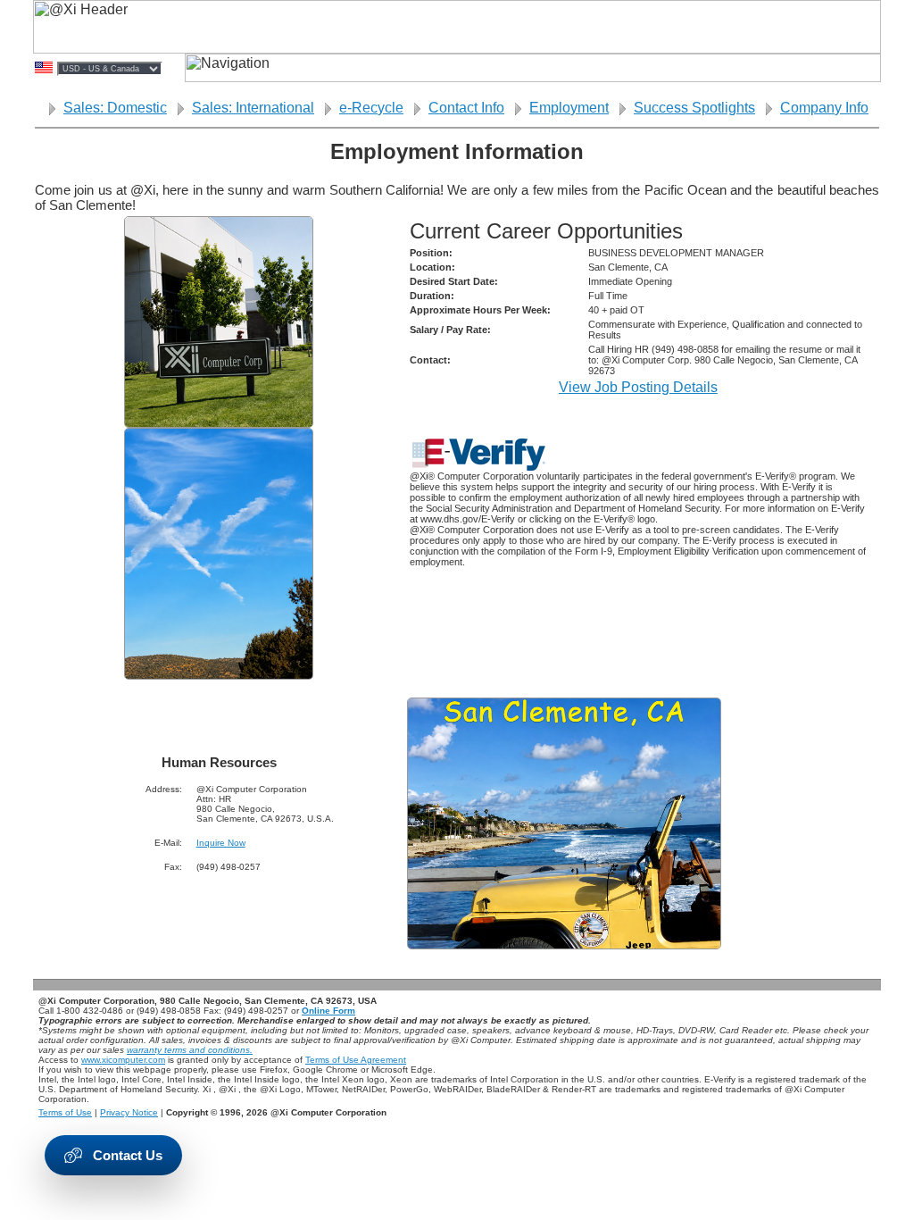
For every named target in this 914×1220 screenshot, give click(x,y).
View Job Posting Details (638, 387)
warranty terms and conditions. (190, 1050)
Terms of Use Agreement (355, 1060)
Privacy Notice (129, 1112)
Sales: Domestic (115, 107)
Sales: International (253, 107)
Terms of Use (65, 1112)
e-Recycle (371, 107)
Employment (569, 107)
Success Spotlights (694, 107)
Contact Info (466, 107)
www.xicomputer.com (123, 1060)
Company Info (824, 107)
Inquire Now (220, 843)
